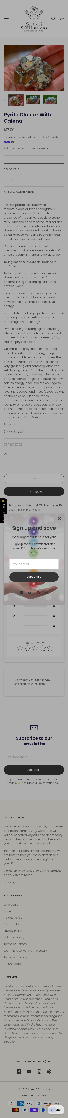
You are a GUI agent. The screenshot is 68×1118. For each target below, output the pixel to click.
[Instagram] (38, 593)
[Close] (59, 518)
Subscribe (34, 577)
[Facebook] (21, 593)
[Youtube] (30, 593)
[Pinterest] (46, 593)
